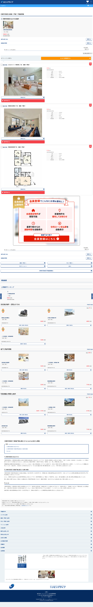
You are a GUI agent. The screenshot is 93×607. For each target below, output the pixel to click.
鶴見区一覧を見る (23, 388)
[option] (46, 295)
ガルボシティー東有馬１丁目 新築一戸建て (16, 64)
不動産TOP (3, 511)
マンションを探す (5, 524)
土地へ (69, 266)
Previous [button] (1, 296)
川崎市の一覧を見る (69, 325)
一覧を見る (89, 304)
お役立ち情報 (4, 537)
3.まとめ (8, 451)
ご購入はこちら (46, 561)
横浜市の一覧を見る (23, 343)
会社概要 (3, 547)
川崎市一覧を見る (69, 369)
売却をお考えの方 (5, 534)
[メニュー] (91, 1)
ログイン (4, 5)
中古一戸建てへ (70, 262)
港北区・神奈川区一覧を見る (69, 388)
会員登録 (3, 550)
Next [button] (92, 296)
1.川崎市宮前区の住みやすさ (12, 446)
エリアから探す (4, 514)
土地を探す (3, 528)
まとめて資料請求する (65, 58)
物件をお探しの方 (5, 531)
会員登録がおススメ (25, 505)
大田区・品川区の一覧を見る (23, 325)
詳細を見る (23, 97)
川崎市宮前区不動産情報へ (47, 270)
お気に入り (87, 3)
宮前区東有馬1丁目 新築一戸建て (14, 147)
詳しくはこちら (46, 295)
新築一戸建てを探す (5, 518)
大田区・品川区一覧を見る (23, 369)
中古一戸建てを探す (5, 521)
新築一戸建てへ (23, 262)
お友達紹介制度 (4, 541)
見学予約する (7, 100)
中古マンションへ (23, 266)
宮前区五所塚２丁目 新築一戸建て (14, 106)
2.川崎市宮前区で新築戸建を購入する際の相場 (17, 449)
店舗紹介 (3, 544)
